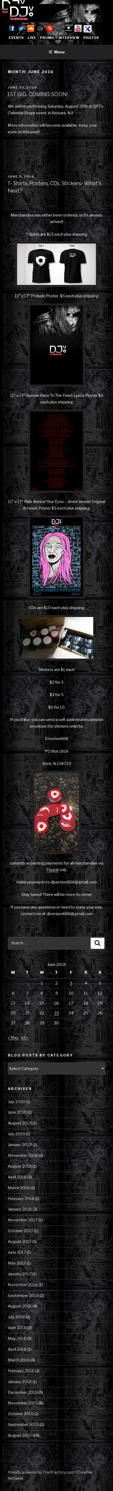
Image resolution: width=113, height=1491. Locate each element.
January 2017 (20, 1274)
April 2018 (17, 1177)
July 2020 (16, 1101)
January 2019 (20, 1144)
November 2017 (23, 1220)
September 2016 (23, 1295)
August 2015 (20, 1435)
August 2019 (20, 1123)
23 (56, 1013)
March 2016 (19, 1360)
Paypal (52, 869)
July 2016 (16, 1317)
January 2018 (20, 1209)
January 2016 (20, 1381)
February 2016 (21, 1371)
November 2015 (23, 1403)
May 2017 (17, 1263)
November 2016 (23, 1284)
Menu (59, 52)
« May (13, 1037)
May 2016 (17, 1338)
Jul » (24, 1037)
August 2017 (20, 1241)
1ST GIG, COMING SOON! (37, 94)
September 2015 (23, 1424)
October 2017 (20, 1230)
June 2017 (17, 1252)
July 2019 (16, 1134)
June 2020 (17, 1112)
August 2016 (20, 1306)
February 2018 (21, 1198)
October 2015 (20, 1413)
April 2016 (17, 1349)
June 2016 (17, 1327)
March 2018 (19, 1188)
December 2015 (23, 1392)
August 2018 (20, 1166)
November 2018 (23, 1155)
